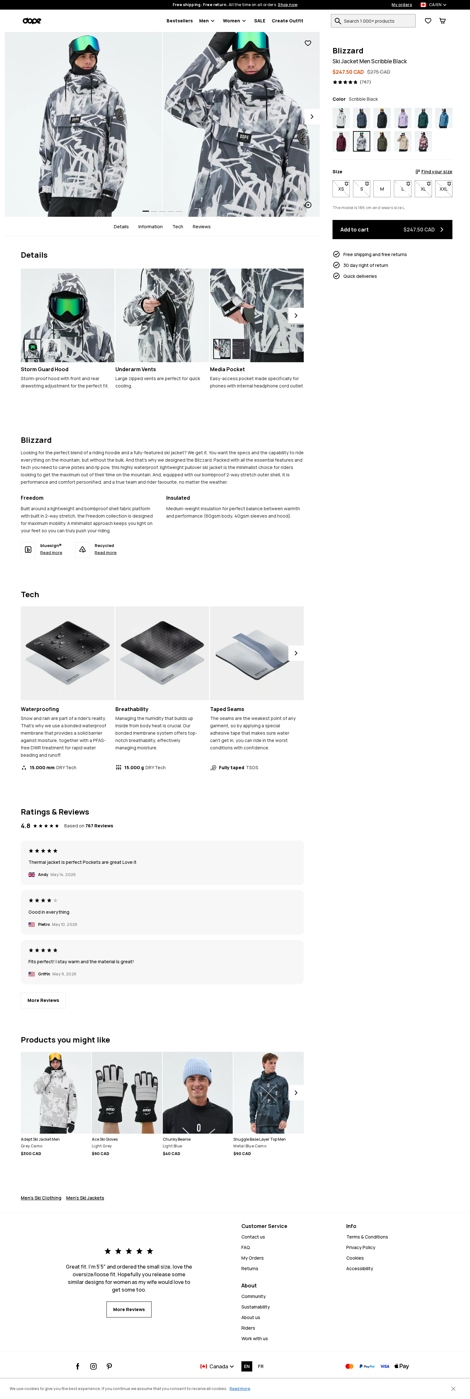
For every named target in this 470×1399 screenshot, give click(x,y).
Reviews (202, 226)
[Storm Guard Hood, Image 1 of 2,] (32, 349)
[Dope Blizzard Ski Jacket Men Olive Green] (382, 141)
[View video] (241, 124)
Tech (177, 226)
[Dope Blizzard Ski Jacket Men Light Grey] (341, 118)
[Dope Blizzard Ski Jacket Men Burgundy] (341, 141)
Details (121, 226)
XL (426, 189)
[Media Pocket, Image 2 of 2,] (241, 349)
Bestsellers (180, 21)
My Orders (252, 1258)
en (247, 1366)
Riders (248, 1328)
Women (231, 21)
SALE (259, 21)
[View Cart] (442, 20)
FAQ (245, 1247)
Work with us (254, 1338)
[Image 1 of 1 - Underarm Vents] (162, 315)
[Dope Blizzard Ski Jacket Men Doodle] (423, 141)
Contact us (253, 1237)
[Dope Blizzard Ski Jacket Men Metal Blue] (361, 118)
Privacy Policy (360, 1247)
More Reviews (43, 1000)
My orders (402, 4)
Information (150, 226)
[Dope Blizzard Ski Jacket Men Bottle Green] (423, 118)
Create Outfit (287, 21)
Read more (51, 552)
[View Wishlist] (428, 20)
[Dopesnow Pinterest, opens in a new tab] (109, 1366)
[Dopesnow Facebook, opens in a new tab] (77, 1366)
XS (344, 189)
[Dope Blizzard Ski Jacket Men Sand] (402, 141)
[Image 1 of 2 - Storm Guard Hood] (67, 315)
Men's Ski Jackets (85, 1198)
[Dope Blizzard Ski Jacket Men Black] (382, 118)
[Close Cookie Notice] (453, 1389)
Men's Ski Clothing (41, 1198)
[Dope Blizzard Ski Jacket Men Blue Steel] (443, 118)
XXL (446, 189)
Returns (249, 1268)
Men (204, 21)
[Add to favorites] (308, 43)
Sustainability (255, 1307)
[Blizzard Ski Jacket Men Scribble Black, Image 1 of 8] (83, 124)
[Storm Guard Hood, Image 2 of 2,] (51, 349)
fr (260, 1366)
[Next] (312, 116)
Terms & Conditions (367, 1237)
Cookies (355, 1258)
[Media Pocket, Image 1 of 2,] (222, 349)
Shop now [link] (287, 4)
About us (250, 1317)
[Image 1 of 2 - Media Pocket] (257, 315)
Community (253, 1296)
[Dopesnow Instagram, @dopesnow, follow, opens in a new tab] (93, 1366)
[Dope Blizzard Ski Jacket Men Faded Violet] (402, 118)
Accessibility (359, 1268)
